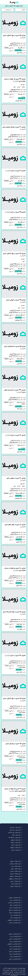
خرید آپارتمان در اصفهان (14, 920)
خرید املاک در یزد (16, 866)
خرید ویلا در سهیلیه (15, 847)
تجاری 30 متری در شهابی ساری (16, 479)
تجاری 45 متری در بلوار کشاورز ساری (14, 36)
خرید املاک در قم (16, 884)
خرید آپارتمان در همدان (14, 903)
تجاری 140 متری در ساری (15, 655)
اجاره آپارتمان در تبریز (15, 954)
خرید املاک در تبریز (16, 881)
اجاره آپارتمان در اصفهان (14, 944)
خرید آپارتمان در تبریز (15, 908)
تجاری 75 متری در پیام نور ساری (16, 744)
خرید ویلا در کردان (16, 845)
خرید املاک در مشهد (15, 876)
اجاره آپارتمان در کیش (15, 939)
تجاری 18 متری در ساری (15, 171)
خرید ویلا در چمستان (15, 830)
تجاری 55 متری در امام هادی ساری (15, 347)
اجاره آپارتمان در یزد (15, 936)
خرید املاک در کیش (15, 871)
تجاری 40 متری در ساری (15, 435)
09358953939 (21, 98)
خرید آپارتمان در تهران (15, 898)
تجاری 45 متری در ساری (15, 212)
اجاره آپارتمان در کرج (15, 949)
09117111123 (18, 670)
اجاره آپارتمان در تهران (15, 934)
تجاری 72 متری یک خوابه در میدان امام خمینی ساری (15, 790)
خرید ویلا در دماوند (16, 842)
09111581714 (18, 142)
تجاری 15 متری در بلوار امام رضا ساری (14, 613)
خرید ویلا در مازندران (15, 827)
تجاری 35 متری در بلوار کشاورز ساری (14, 254)
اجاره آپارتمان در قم (15, 956)
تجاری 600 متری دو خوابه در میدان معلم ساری (15, 569)
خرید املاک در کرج (16, 869)
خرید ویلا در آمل (16, 835)
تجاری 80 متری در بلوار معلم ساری (15, 525)
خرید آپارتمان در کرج (15, 905)
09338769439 (21, 449)
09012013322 (18, 317)
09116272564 (18, 406)
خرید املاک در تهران (15, 861)
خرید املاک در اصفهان (15, 879)
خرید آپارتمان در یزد (15, 915)
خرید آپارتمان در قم (15, 918)
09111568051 (18, 627)
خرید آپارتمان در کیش (15, 923)
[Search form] (1, 2)
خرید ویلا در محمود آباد (14, 837)
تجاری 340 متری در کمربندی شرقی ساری (15, 391)
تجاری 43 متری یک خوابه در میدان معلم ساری (15, 80)
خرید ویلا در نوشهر (16, 840)
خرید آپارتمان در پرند (15, 900)
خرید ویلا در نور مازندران (14, 832)
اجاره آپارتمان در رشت (15, 946)
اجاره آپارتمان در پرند (15, 941)
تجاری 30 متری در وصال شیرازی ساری (14, 128)
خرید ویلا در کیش (16, 850)
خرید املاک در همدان (15, 864)
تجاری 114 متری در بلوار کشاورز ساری (14, 699)
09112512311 (18, 539)
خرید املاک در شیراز (15, 874)
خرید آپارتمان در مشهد (15, 910)
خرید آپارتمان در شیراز (15, 913)
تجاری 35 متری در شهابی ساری (16, 301)
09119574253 (18, 50)
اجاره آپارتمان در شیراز (15, 951)
